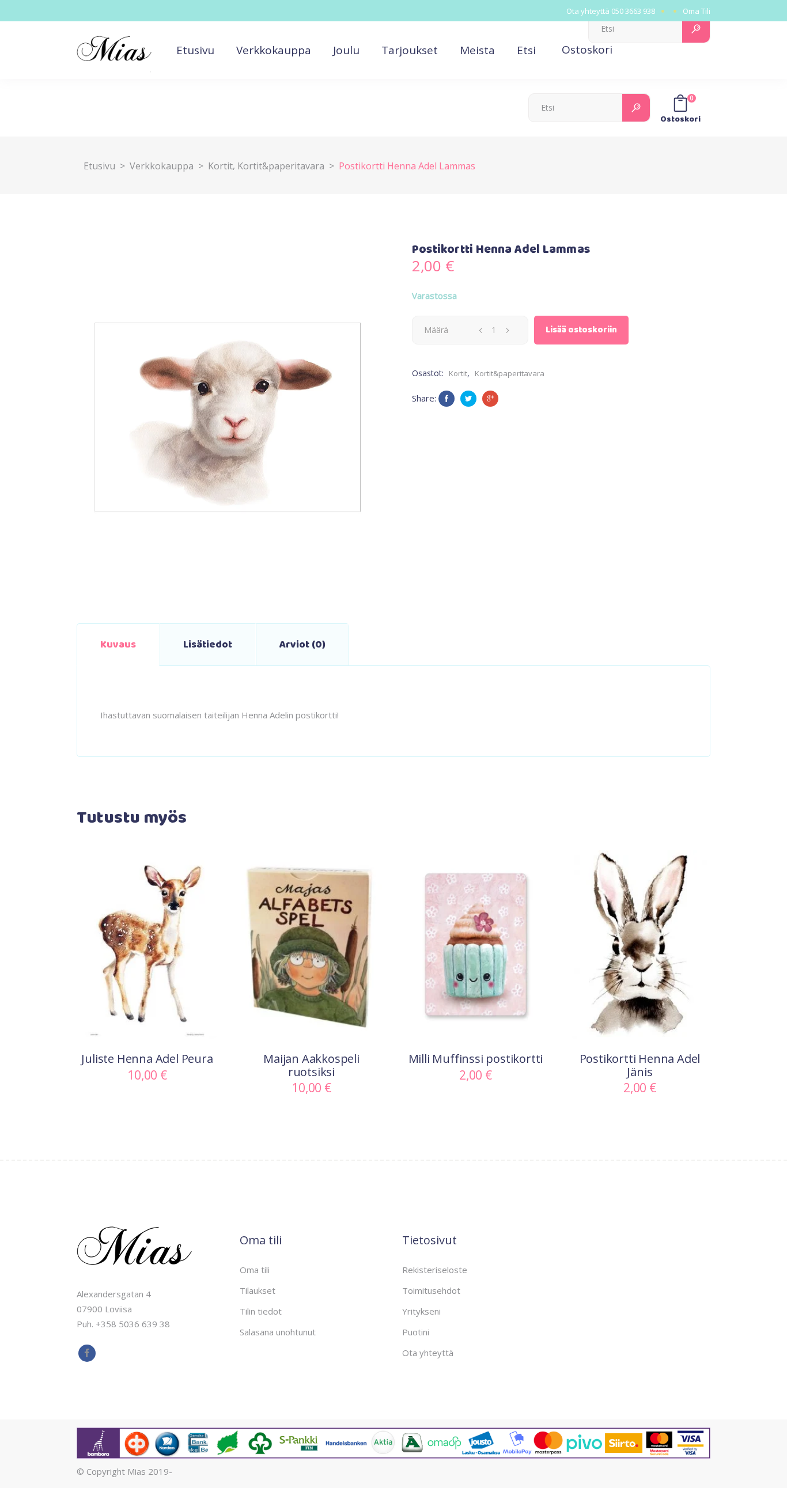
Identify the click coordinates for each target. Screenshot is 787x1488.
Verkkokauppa (162, 166)
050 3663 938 (633, 11)
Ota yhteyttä (427, 1352)
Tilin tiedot (261, 1311)
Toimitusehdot (431, 1290)
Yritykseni (421, 1311)
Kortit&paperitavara (280, 166)
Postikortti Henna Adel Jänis (640, 1065)
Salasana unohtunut (278, 1332)
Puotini (415, 1332)
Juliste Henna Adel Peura (147, 1058)
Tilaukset (257, 1290)
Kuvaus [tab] (118, 645)
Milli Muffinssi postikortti (475, 1058)
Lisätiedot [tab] (207, 645)
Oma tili (255, 1269)
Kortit (220, 166)
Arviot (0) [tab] (302, 645)
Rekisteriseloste (434, 1269)
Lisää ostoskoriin (581, 330)
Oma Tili (696, 11)
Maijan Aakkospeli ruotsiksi (311, 1065)
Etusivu (99, 166)
